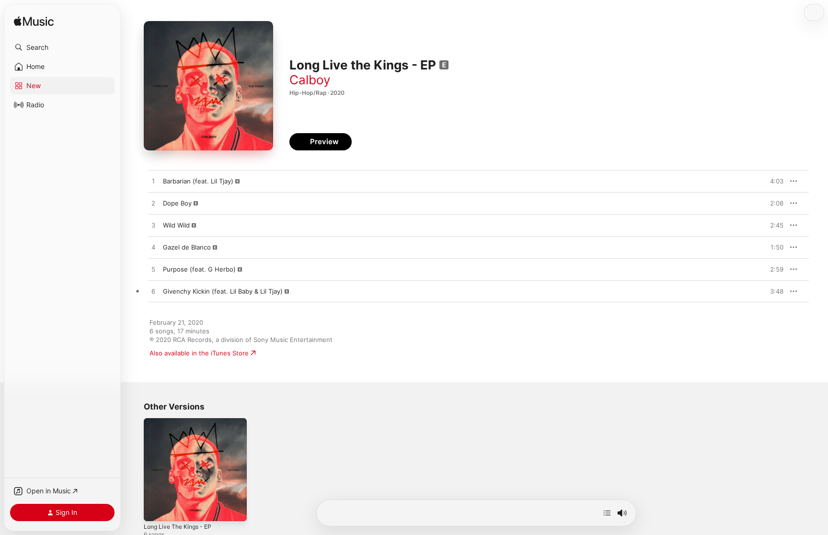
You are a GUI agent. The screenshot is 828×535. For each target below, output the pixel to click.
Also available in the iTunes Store (199, 353)
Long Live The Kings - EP (181, 422)
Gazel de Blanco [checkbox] (187, 247)
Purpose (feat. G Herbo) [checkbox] (199, 269)
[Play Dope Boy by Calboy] (153, 203)
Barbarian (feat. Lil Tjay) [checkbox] (198, 181)
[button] (62, 47)
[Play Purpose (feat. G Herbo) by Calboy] (153, 269)
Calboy (309, 79)
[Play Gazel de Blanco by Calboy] (153, 247)
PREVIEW (772, 181)
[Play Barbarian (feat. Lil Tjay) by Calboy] (153, 181)
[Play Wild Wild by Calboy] (153, 225)
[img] (34, 21)
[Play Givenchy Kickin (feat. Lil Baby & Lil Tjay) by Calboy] (153, 291)
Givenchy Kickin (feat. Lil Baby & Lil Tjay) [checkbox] (223, 291)
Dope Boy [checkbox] (177, 203)
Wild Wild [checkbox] (176, 225)
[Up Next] (607, 513)
